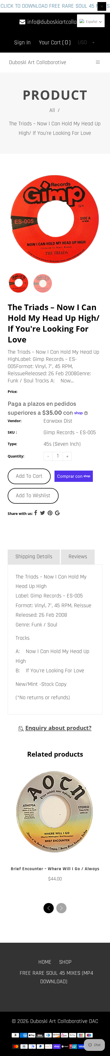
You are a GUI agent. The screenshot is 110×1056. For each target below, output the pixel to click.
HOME (44, 962)
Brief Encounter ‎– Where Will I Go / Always (55, 869)
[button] (61, 908)
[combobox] (86, 42)
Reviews (78, 556)
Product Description (37, 541)
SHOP (65, 962)
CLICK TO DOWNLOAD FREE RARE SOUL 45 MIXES (55, 6)
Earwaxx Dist (57, 421)
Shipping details (33, 556)
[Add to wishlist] (50, 853)
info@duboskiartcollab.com (58, 22)
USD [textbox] (82, 42)
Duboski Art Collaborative (37, 62)
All (52, 110)
